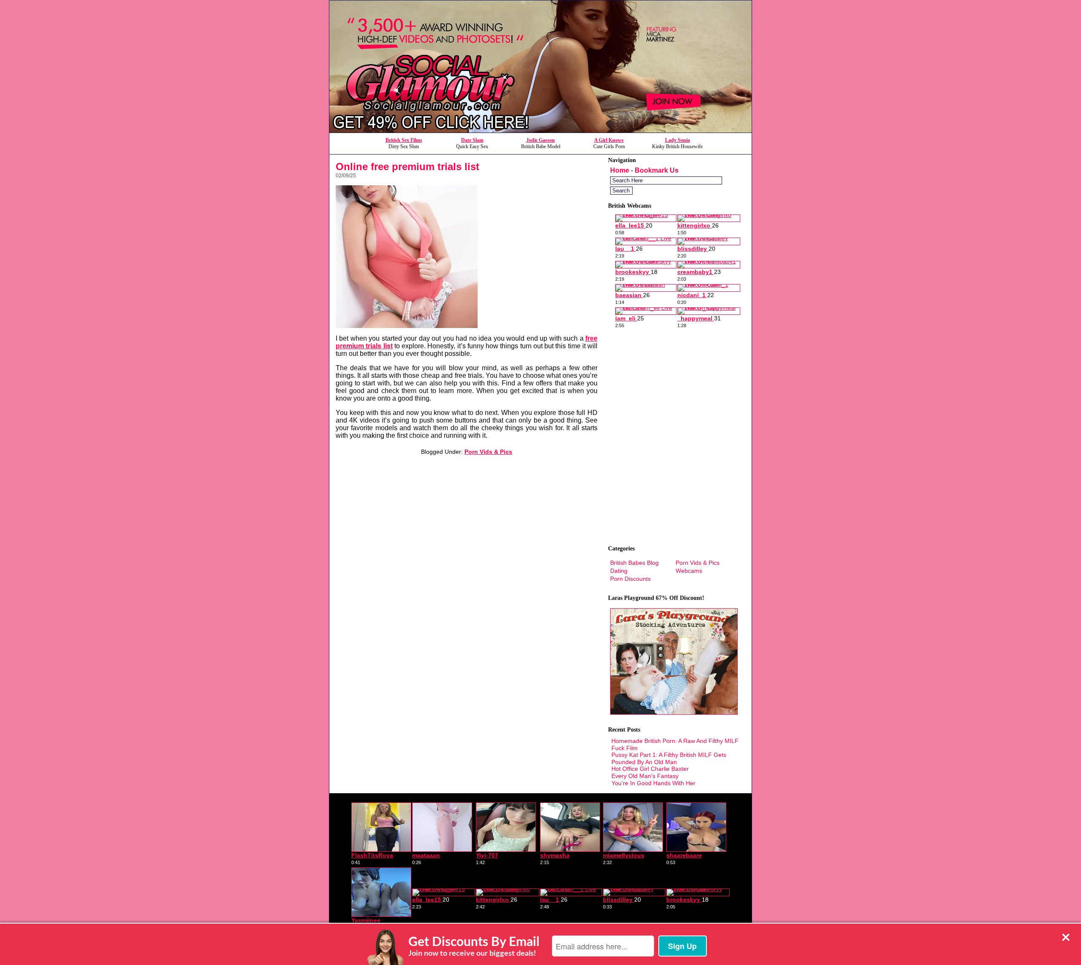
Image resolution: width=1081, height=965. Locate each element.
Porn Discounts (630, 578)
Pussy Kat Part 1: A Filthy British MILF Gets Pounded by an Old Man (668, 758)
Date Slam (472, 140)
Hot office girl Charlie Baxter (650, 768)
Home (619, 170)
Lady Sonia (677, 140)
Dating (618, 570)
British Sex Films (404, 140)
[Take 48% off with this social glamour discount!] (540, 130)
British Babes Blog (634, 562)
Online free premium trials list (407, 166)
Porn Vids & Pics (488, 451)
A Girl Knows (609, 140)
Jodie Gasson (540, 140)
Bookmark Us (657, 170)
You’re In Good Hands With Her (653, 783)
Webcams (689, 570)
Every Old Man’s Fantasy (645, 776)
